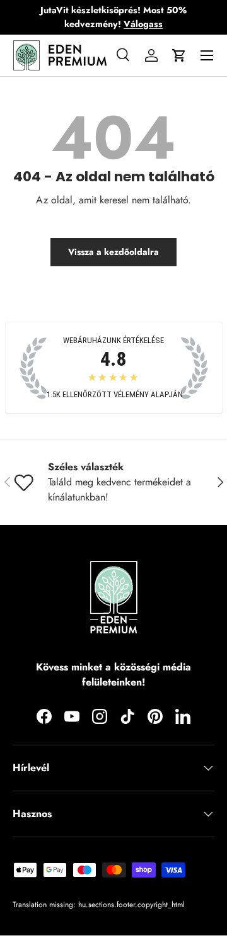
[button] (179, 55)
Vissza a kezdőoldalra (113, 252)
